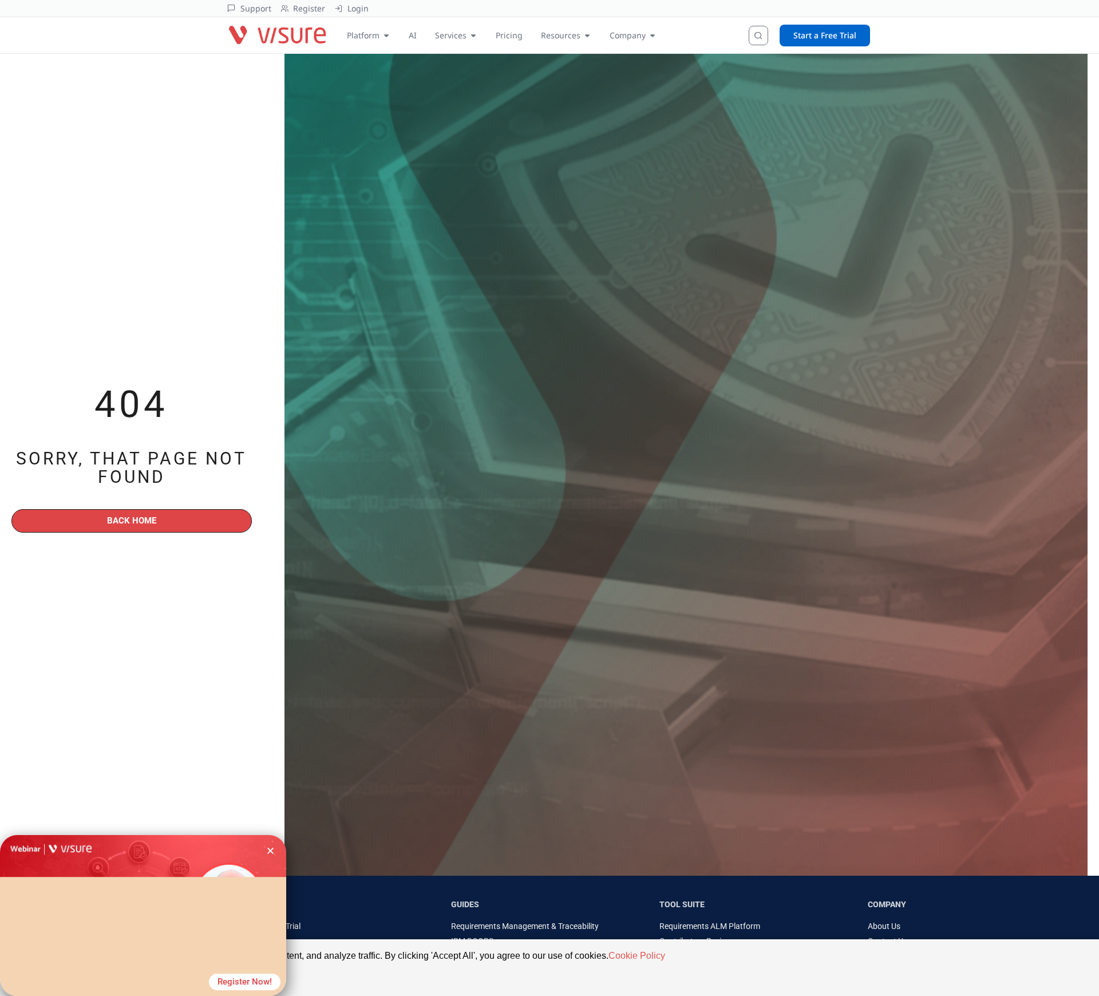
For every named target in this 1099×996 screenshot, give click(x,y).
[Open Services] (473, 35)
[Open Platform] (386, 35)
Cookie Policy (636, 955)
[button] (270, 851)
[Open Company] (653, 35)
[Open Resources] (587, 35)
